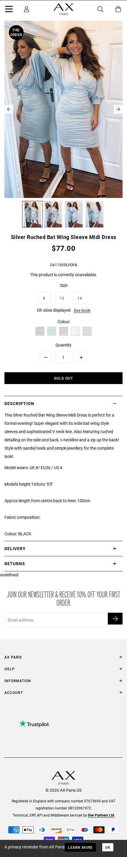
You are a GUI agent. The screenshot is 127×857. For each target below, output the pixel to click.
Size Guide (82, 310)
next (118, 109)
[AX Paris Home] (63, 9)
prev (8, 109)
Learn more (80, 847)
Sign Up (115, 619)
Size (63, 285)
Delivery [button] (15, 548)
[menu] (9, 10)
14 (79, 298)
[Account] (26, 9)
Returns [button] (14, 563)
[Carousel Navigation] (63, 109)
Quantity (63, 345)
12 (62, 298)
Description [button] (19, 403)
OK (107, 847)
